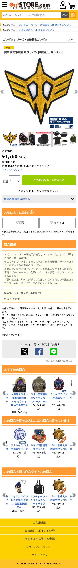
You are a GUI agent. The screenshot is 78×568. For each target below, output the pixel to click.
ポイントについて (12, 169)
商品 (22, 222)
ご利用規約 (39, 522)
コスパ (69, 39)
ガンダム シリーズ (13, 39)
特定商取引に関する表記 (40, 538)
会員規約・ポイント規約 (40, 530)
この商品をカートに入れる (49, 180)
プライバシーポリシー (39, 547)
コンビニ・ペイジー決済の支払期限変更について (44, 24)
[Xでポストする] (24, 354)
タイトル (59, 222)
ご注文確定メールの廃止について (36, 29)
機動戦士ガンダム (37, 39)
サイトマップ (39, 555)
